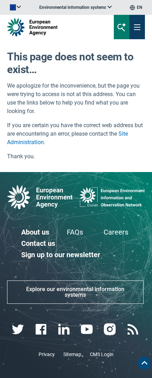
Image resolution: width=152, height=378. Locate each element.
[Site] (51, 27)
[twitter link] (19, 329)
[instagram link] (110, 329)
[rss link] (133, 329)
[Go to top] (144, 363)
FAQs (75, 232)
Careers (116, 232)
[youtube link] (87, 329)
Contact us (38, 243)
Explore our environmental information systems (75, 292)
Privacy (47, 354)
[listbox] (75, 7)
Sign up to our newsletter (60, 254)
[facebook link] (42, 329)
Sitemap (72, 354)
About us (35, 232)
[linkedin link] (64, 329)
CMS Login (101, 354)
